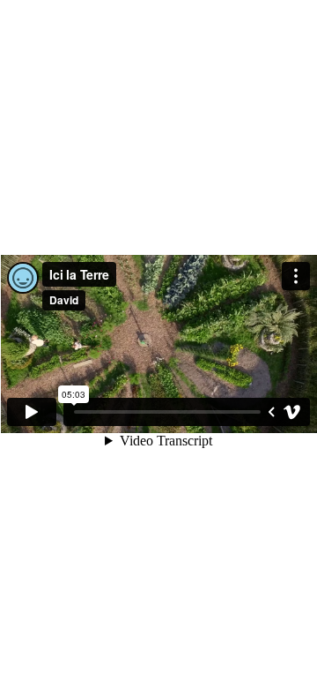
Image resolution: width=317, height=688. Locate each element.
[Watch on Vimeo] (292, 412)
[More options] (296, 276)
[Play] (31, 412)
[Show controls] (271, 412)
